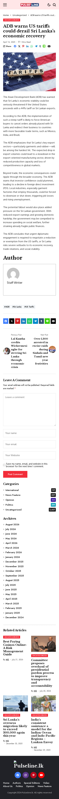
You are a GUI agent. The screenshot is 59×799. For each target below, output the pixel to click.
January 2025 (13, 613)
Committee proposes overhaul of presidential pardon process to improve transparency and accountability (42, 673)
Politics (30, 505)
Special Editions (32, 783)
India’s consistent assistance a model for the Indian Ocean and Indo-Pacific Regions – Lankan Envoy (43, 731)
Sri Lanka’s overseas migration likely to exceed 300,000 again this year (15, 727)
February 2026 (14, 552)
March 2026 (12, 548)
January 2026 (13, 557)
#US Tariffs (29, 306)
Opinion (30, 500)
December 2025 (14, 561)
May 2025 (11, 594)
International (30, 490)
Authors (17, 783)
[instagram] (25, 775)
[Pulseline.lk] (29, 4)
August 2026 (12, 524)
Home (6, 15)
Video (46, 783)
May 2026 (11, 538)
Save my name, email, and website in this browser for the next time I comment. (27, 465)
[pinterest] (33, 775)
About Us (7, 786)
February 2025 (14, 608)
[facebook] (18, 775)
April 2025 (11, 599)
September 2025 (15, 575)
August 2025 (12, 580)
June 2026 (11, 534)
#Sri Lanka (16, 306)
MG (7, 660)
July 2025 (11, 585)
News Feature (30, 495)
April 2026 (11, 543)
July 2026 (11, 529)
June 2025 (11, 589)
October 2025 (13, 571)
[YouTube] (41, 775)
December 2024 (15, 617)
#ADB (6, 306)
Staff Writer (14, 282)
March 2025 (12, 603)
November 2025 (14, 566)
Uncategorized (20, 15)
